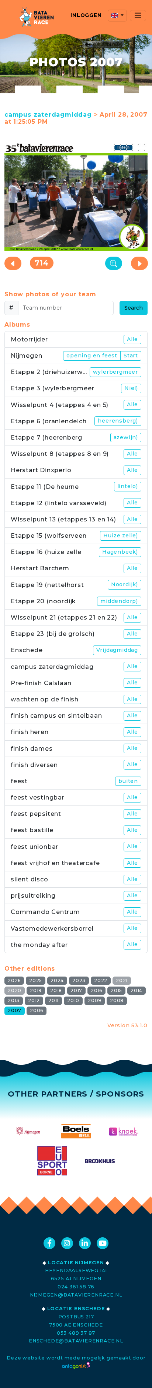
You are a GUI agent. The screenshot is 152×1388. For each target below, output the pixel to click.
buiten (128, 781)
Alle (132, 339)
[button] (117, 15)
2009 (94, 1000)
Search (133, 307)
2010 (73, 1000)
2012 (34, 1000)
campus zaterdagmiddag (48, 114)
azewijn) (126, 437)
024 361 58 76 (76, 1286)
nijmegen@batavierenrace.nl (76, 1295)
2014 (136, 990)
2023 (79, 980)
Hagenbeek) (120, 551)
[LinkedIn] (85, 1243)
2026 (14, 980)
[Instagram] (67, 1243)
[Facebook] (49, 1243)
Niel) (131, 388)
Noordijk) (124, 584)
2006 (36, 1010)
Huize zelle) (120, 535)
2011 (53, 1000)
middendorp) (119, 601)
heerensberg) (118, 420)
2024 (57, 980)
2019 (36, 990)
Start (131, 355)
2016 (96, 990)
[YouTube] (102, 1243)
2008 (117, 1000)
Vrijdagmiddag (117, 650)
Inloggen (85, 15)
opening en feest (91, 355)
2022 (100, 980)
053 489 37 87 (76, 1333)
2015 (116, 990)
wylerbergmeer (115, 371)
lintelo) (127, 486)
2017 (76, 990)
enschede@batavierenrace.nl (76, 1341)
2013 (14, 1000)
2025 (35, 980)
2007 (14, 1010)
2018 (56, 990)
